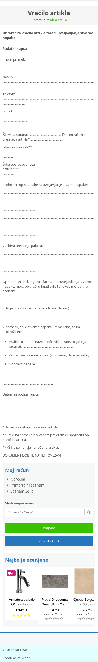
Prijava (49, 527)
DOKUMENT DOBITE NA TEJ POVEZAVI (32, 455)
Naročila (17, 479)
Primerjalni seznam (27, 485)
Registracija (49, 541)
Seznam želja (21, 491)
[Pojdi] (88, 512)
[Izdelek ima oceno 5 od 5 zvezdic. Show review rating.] (22, 615)
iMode (26, 657)
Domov (36, 19)
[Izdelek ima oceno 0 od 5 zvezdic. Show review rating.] (54, 619)
